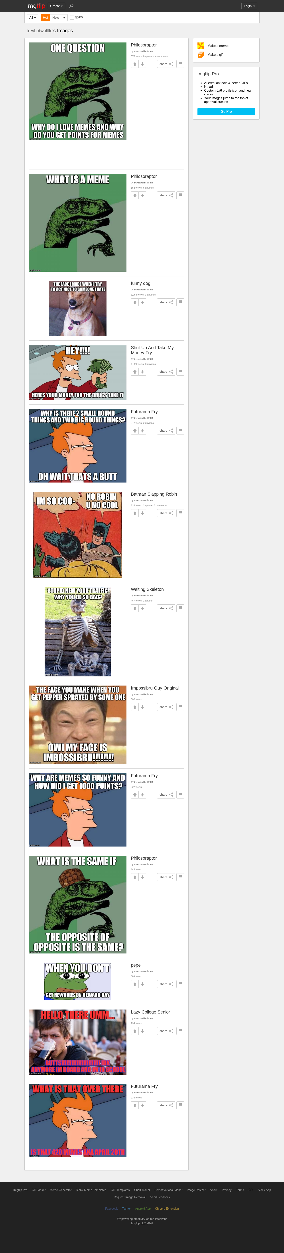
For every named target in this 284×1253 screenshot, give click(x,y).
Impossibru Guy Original (155, 688)
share (164, 64)
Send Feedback (160, 1197)
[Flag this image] (180, 64)
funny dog (140, 283)
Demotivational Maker (168, 1190)
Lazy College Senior (150, 1012)
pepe (136, 965)
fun (151, 51)
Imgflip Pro (20, 1190)
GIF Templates (120, 1190)
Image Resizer (196, 1190)
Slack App (264, 1190)
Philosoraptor (144, 44)
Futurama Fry (144, 411)
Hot (45, 17)
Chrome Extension (167, 1208)
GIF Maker (38, 1190)
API (250, 1190)
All (31, 17)
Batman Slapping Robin (154, 494)
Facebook (111, 1208)
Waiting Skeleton (147, 589)
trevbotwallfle (39, 30)
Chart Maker (142, 1190)
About (213, 1190)
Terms (240, 1190)
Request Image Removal (130, 1197)
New (55, 17)
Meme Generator (60, 1190)
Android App (143, 1208)
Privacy (227, 1190)
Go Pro (226, 111)
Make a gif (215, 54)
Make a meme (218, 46)
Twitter (126, 1208)
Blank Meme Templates (91, 1190)
